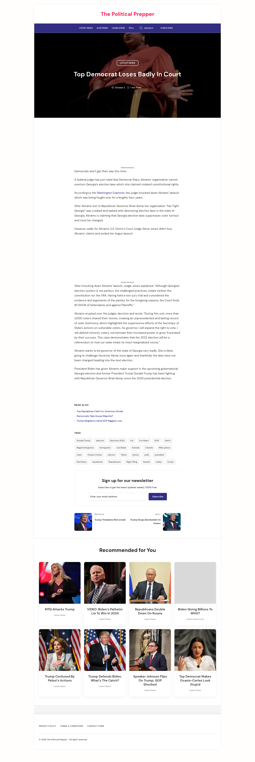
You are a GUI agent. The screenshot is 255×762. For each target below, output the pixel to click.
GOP (157, 440)
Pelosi (124, 454)
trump (170, 462)
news (79, 454)
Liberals (149, 447)
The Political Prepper (127, 14)
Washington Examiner (111, 193)
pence (136, 454)
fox (131, 440)
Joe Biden (121, 447)
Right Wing (131, 462)
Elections (102, 28)
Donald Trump (83, 440)
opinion (111, 454)
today (159, 462)
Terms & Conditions (71, 726)
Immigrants (105, 447)
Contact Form (95, 726)
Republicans (115, 462)
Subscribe (167, 28)
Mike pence (164, 447)
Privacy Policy (47, 726)
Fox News (144, 440)
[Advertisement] (127, 145)
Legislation (118, 28)
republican (97, 462)
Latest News (86, 28)
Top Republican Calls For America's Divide (100, 411)
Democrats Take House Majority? (95, 416)
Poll (131, 28)
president (159, 454)
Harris (168, 440)
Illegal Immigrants (85, 447)
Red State (81, 462)
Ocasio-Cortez (95, 454)
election (100, 440)
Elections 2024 (117, 440)
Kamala (135, 447)
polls (146, 454)
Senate (146, 462)
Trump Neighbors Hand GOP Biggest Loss (99, 420)
